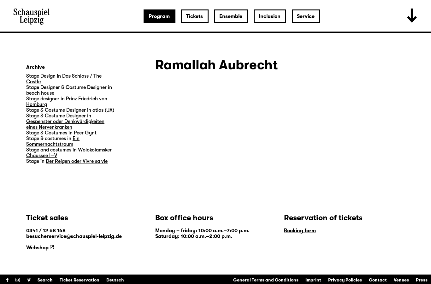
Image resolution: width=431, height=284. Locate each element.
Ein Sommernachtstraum (53, 141)
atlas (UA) (103, 110)
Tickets (194, 16)
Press (422, 279)
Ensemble (230, 16)
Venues (401, 279)
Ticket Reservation (79, 279)
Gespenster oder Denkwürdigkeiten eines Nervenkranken (65, 124)
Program (159, 16)
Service (306, 16)
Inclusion (269, 16)
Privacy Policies (345, 279)
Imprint (313, 279)
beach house (40, 93)
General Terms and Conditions (265, 279)
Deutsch (115, 279)
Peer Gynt (85, 133)
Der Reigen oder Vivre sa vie (77, 161)
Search (45, 279)
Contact (378, 279)
